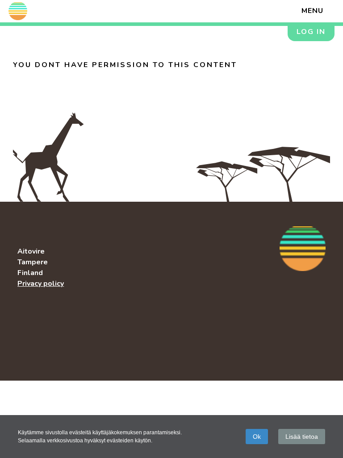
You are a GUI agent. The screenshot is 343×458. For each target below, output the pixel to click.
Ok (257, 436)
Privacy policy (40, 283)
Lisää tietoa (301, 436)
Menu (312, 11)
